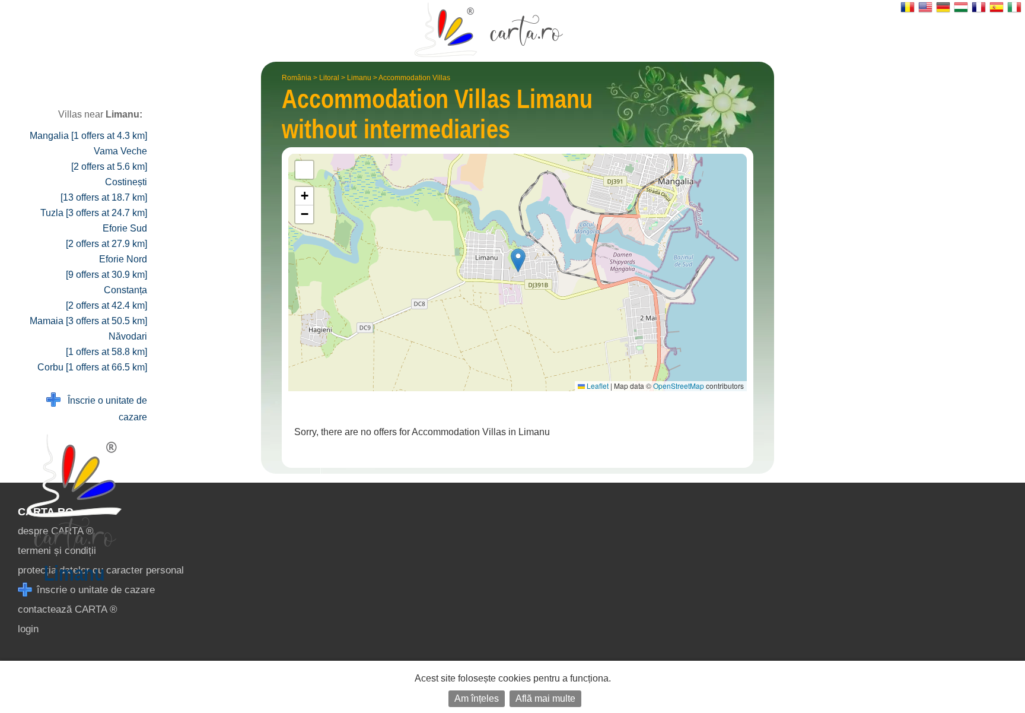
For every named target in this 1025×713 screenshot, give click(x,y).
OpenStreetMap (678, 386)
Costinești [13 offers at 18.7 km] (104, 189)
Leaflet (597, 386)
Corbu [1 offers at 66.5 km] (92, 367)
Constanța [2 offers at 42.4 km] (106, 297)
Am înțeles (476, 698)
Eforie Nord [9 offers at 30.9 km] (106, 267)
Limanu (359, 78)
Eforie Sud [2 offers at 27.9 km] (106, 236)
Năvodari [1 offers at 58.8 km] (106, 344)
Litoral (329, 78)
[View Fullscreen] (304, 170)
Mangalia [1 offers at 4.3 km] (88, 136)
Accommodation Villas (414, 78)
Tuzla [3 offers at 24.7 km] (93, 213)
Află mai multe (545, 698)
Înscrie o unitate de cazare (104, 408)
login (28, 629)
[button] (518, 260)
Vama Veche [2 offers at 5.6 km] (109, 159)
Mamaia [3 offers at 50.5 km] (88, 321)
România (296, 78)
